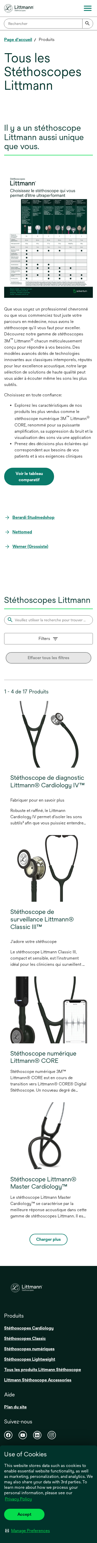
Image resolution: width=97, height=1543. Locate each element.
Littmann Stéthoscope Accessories (37, 1379)
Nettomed (22, 531)
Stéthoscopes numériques (29, 1348)
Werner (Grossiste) (30, 546)
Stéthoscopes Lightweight (29, 1359)
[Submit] (88, 23)
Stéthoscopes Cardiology (29, 1328)
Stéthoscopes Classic (25, 1338)
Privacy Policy (18, 1499)
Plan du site (15, 1406)
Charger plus (48, 1239)
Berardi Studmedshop (33, 517)
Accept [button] (24, 1514)
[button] (27, 1530)
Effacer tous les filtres (48, 657)
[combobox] (48, 23)
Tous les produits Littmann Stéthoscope (42, 1369)
